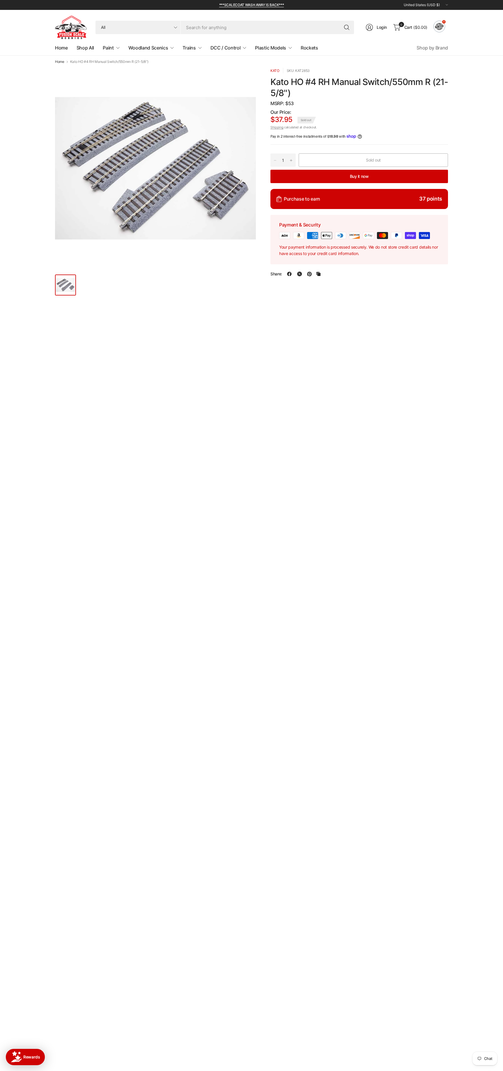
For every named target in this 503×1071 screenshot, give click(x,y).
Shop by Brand (432, 48)
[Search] (346, 27)
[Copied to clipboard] (318, 274)
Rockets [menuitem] (309, 48)
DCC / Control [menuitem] (225, 48)
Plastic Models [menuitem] (270, 48)
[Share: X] (299, 274)
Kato (274, 70)
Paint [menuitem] (108, 48)
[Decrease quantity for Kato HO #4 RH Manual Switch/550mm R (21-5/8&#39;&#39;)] (275, 160)
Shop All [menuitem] (85, 48)
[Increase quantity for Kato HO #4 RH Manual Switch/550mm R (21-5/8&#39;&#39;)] (291, 160)
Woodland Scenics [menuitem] (148, 48)
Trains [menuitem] (189, 48)
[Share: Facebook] (289, 274)
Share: (276, 274)
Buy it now (359, 176)
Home (59, 61)
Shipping (276, 127)
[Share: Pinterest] (309, 274)
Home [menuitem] (61, 48)
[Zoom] (245, 79)
